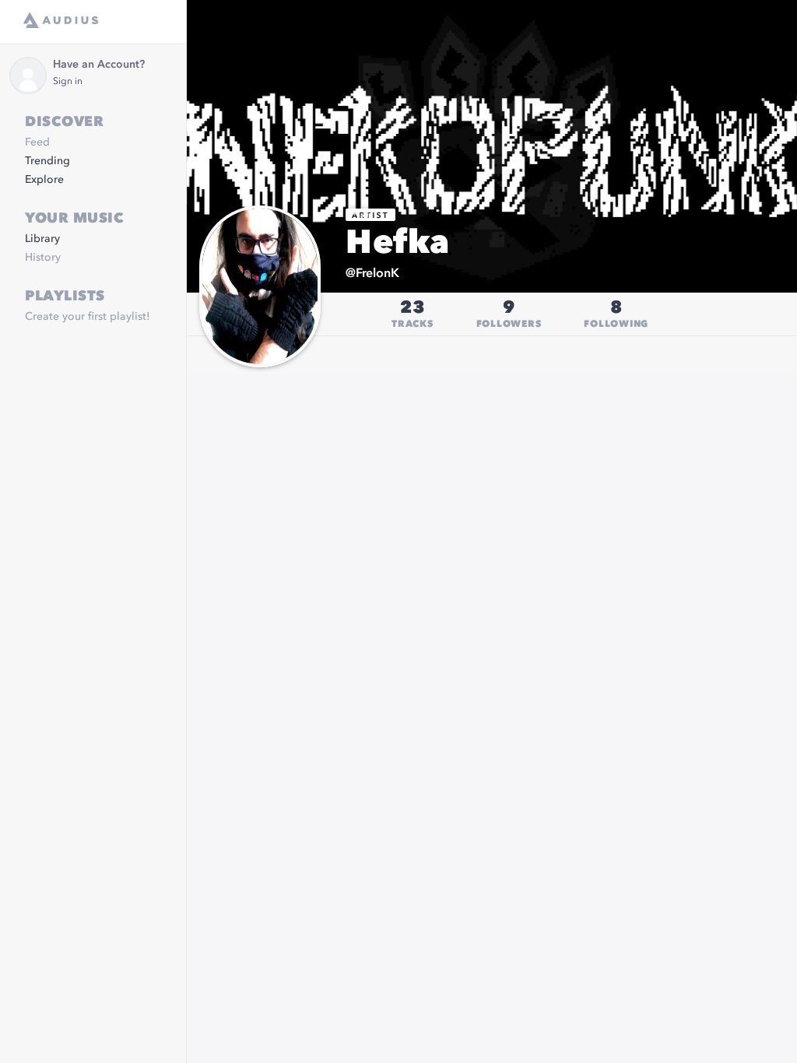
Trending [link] (47, 161)
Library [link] (42, 238)
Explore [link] (44, 179)
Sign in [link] (68, 81)
